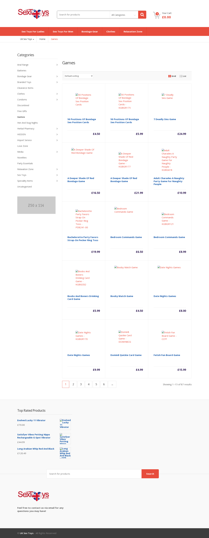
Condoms (22, 99)
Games (21, 116)
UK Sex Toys (26, 38)
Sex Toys (21, 175)
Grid (173, 76)
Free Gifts (22, 111)
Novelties (22, 157)
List (184, 76)
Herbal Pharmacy (25, 128)
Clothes (110, 31)
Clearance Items (25, 87)
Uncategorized (24, 186)
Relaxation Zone (133, 31)
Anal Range (22, 64)
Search (150, 473)
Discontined (23, 105)
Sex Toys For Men (63, 31)
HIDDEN (21, 134)
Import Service (24, 140)
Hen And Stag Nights (27, 122)
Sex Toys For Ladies (33, 31)
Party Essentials (25, 163)
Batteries (21, 70)
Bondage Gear (90, 31)
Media (20, 151)
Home (42, 38)
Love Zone (22, 146)
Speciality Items (25, 180)
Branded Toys (24, 82)
